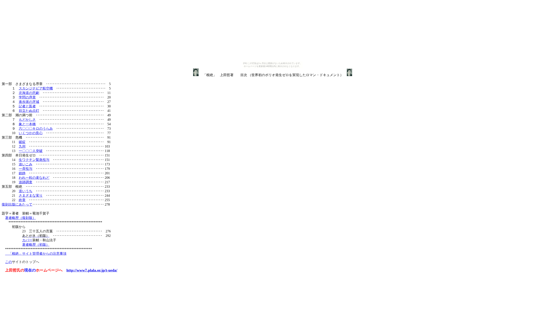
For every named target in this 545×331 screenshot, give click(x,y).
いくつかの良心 (31, 133)
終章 (22, 200)
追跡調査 (25, 182)
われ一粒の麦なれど (34, 177)
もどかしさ (27, 119)
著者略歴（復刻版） (20, 218)
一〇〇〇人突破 (31, 151)
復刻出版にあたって (17, 204)
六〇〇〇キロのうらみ (36, 128)
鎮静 (22, 173)
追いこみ (25, 164)
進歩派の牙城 (29, 102)
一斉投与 (25, 168)
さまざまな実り (31, 195)
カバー (27, 240)
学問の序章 (27, 97)
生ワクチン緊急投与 (34, 160)
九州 (22, 146)
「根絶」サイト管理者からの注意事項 (35, 253)
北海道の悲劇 (29, 93)
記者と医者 (27, 106)
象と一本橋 (27, 124)
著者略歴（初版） (35, 244)
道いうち (25, 191)
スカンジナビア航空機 (36, 88)
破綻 (22, 142)
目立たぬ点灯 (29, 110)
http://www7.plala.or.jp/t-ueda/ (91, 270)
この (8, 262)
